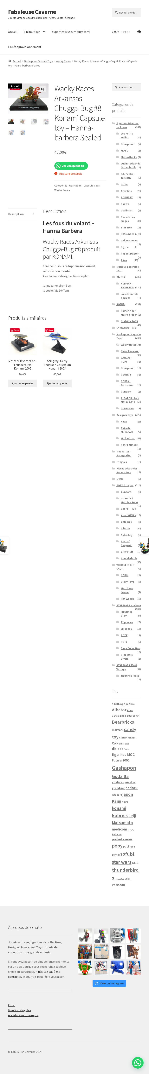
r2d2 (132, 846)
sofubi (127, 854)
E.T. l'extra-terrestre (127, 176)
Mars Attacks (129, 157)
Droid (126, 749)
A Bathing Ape (120, 704)
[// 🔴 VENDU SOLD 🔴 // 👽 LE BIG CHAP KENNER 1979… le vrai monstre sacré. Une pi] (133, 935)
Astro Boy (127, 535)
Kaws (124, 421)
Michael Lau (128, 438)
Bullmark (117, 730)
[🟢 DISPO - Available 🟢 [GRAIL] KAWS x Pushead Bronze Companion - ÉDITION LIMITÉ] (133, 952)
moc (131, 829)
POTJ (124, 642)
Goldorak (126, 522)
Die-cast (125, 744)
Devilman (126, 210)
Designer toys (124, 415)
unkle (128, 878)
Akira (132, 703)
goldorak (118, 782)
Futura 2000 (120, 760)
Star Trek (126, 227)
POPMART (127, 197)
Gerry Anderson (130, 351)
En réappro (122, 328)
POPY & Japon (124, 485)
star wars (121, 862)
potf (126, 846)
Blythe (125, 247)
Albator (125, 528)
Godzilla (126, 374)
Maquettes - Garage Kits (123, 453)
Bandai (116, 715)
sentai (116, 854)
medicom (119, 829)
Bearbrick (132, 715)
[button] (43, 89)
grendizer (118, 788)
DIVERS (120, 277)
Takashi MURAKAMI (127, 430)
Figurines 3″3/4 (126, 613)
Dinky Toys (127, 581)
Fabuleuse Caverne (32, 12)
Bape (123, 715)
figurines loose (130, 675)
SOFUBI (120, 304)
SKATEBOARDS (129, 445)
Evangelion (127, 144)
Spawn (125, 204)
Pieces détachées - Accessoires (127, 470)
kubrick (120, 815)
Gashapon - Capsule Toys (38, 61)
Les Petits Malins (127, 135)
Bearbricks (123, 722)
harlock (132, 787)
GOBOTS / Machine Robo (129, 500)
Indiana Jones (129, 240)
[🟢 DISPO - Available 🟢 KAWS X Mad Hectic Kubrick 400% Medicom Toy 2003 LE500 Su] (117, 935)
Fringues (121, 462)
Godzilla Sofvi (129, 321)
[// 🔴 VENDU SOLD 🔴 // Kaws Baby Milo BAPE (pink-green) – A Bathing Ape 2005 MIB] (85, 968)
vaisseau (118, 884)
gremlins (130, 782)
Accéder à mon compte (23, 1015)
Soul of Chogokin (126, 543)
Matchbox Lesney (127, 590)
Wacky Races (63, 61)
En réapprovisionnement (24, 47)
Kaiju (116, 801)
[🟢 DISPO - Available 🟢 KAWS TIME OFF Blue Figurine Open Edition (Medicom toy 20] (117, 968)
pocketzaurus (122, 839)
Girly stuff (127, 552)
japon (128, 794)
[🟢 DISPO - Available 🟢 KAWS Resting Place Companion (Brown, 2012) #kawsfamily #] (85, 935)
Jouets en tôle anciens (129, 296)
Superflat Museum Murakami (71, 32)
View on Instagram (112, 983)
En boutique (32, 32)
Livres (120, 478)
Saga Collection (130, 648)
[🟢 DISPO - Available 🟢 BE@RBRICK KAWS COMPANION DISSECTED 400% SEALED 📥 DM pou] (117, 952)
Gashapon (124, 767)
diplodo (117, 749)
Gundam (126, 391)
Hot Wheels (127, 598)
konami (119, 808)
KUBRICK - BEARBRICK (127, 285)
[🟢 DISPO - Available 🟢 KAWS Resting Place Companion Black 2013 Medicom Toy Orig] (101, 935)
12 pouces (127, 622)
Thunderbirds (129, 558)
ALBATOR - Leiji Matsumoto (130, 400)
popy (117, 846)
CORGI (124, 575)
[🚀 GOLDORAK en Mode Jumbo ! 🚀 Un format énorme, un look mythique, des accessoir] (85, 952)
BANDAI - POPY (126, 359)
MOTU (124, 150)
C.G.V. (11, 1005)
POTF (124, 635)
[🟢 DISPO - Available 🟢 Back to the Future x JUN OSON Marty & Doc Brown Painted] (133, 968)
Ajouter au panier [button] (22, 383)
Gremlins (126, 191)
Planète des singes (128, 219)
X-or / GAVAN (128, 515)
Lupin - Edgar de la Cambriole (130, 165)
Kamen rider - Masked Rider (129, 312)
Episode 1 (126, 628)
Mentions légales (19, 1010)
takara (135, 862)
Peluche (116, 834)
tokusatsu (119, 879)
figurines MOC (123, 754)
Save (16, 330)
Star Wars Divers (127, 656)
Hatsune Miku (129, 234)
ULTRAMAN (127, 408)
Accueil (12, 32)
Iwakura (117, 794)
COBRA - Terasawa (127, 383)
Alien (124, 260)
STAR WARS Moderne (128, 605)
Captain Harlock (127, 737)
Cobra (124, 508)
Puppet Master (130, 253)
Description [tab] (16, 214)
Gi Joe (124, 184)
